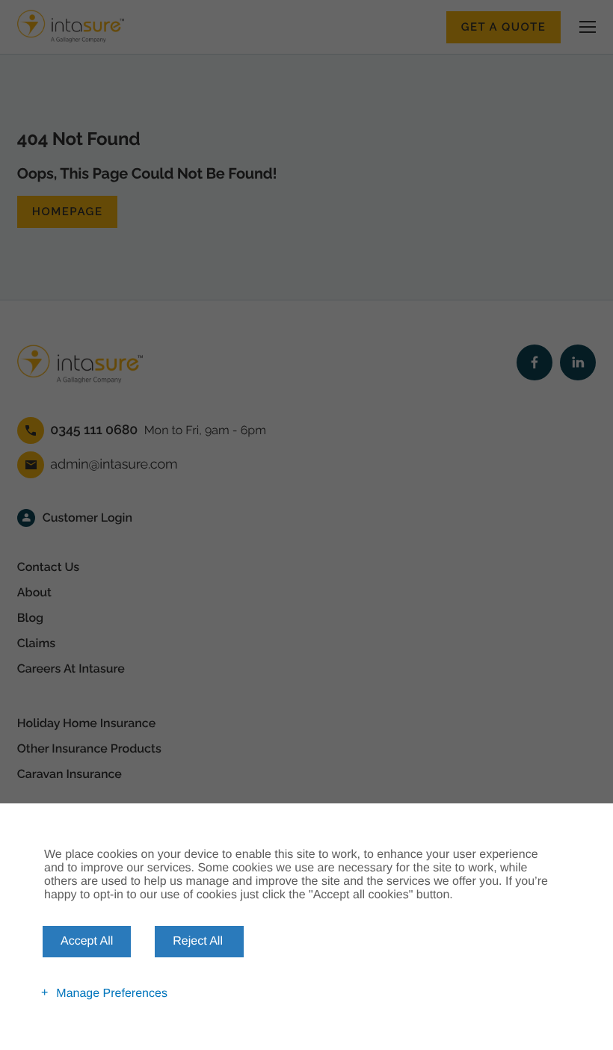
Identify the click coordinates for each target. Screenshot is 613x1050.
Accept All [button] (87, 941)
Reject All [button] (198, 941)
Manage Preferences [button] (111, 992)
